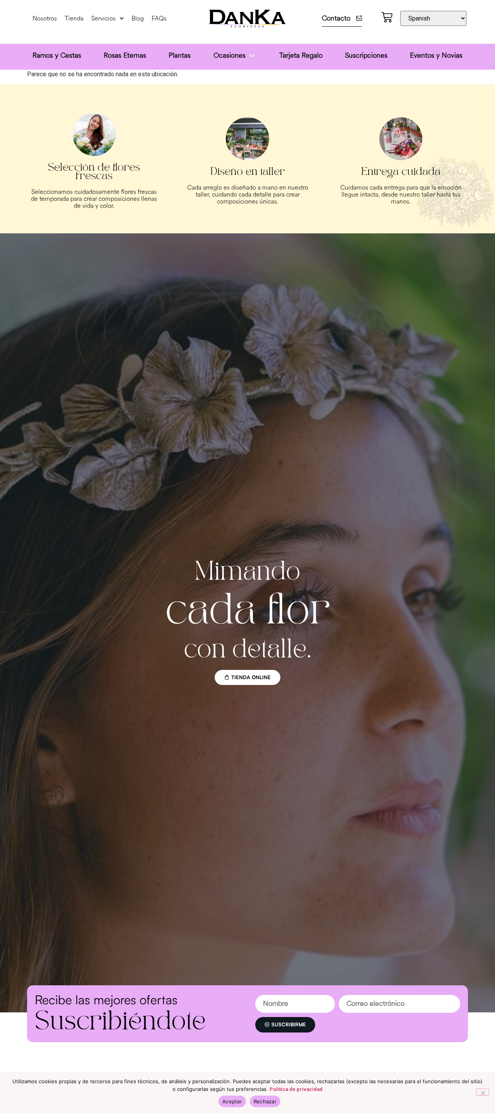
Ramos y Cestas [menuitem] (56, 55)
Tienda (74, 18)
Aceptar (232, 1101)
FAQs (159, 18)
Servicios (103, 18)
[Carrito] (387, 17)
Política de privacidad (296, 1089)
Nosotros (44, 18)
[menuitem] (235, 57)
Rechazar (265, 1101)
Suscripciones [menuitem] (366, 55)
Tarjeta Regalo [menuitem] (301, 55)
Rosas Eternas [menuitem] (125, 55)
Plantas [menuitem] (180, 55)
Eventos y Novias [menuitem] (436, 55)
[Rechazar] (482, 1092)
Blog (137, 18)
